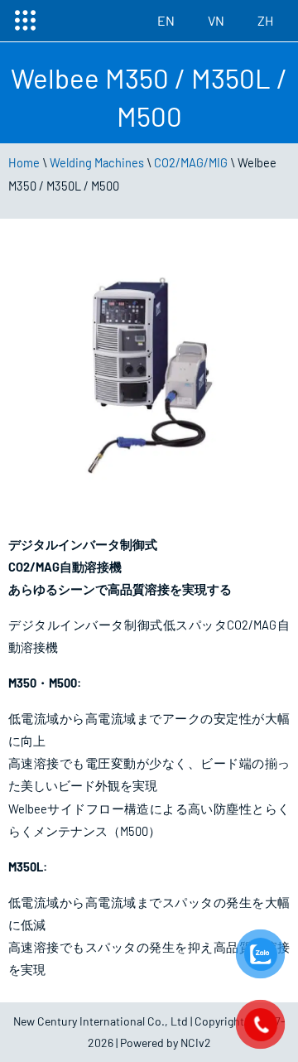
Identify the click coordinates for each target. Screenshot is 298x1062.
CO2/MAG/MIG (191, 162)
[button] (24, 20)
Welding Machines (97, 162)
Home (24, 162)
